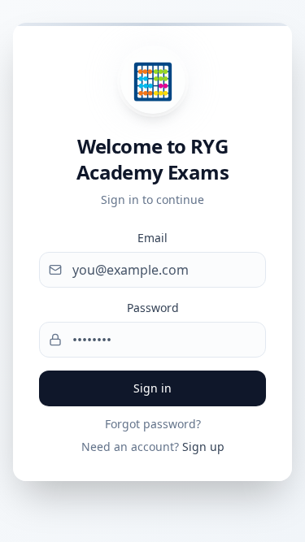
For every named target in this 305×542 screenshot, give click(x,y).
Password (153, 307)
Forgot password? (153, 423)
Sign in (152, 388)
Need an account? (152, 446)
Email (152, 237)
